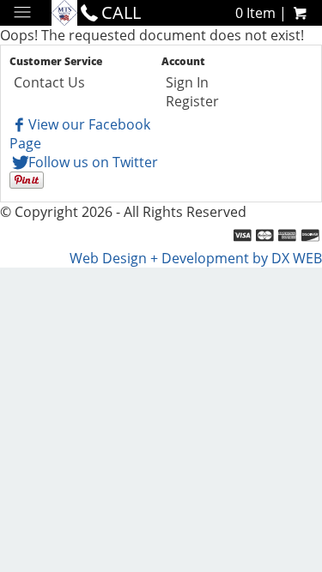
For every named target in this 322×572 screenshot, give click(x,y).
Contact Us (49, 82)
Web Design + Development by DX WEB (196, 258)
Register (192, 101)
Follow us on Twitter (93, 162)
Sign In (187, 82)
